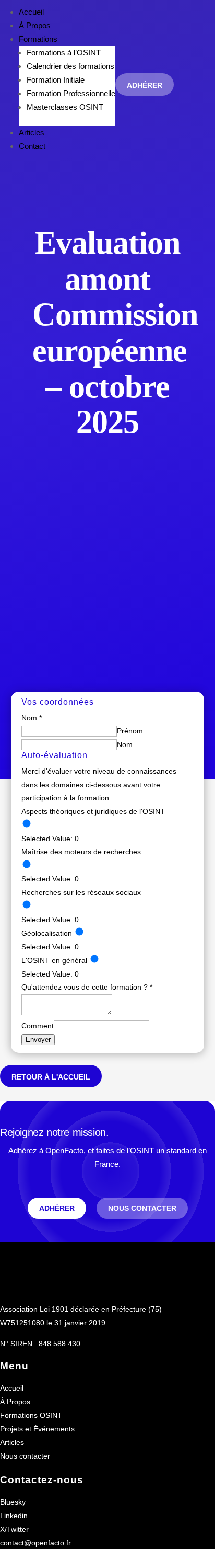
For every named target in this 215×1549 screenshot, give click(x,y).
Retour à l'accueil (50, 1077)
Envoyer (38, 1039)
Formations (38, 39)
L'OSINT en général (54, 960)
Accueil (31, 11)
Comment (37, 1026)
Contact (32, 146)
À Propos (35, 25)
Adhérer (144, 85)
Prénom (130, 731)
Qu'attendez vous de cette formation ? (86, 987)
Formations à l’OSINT (64, 52)
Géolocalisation (46, 933)
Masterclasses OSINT (65, 106)
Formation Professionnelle (71, 93)
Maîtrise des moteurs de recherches (81, 851)
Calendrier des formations (70, 66)
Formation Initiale (56, 79)
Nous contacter (142, 1208)
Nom (125, 744)
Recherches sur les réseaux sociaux (81, 892)
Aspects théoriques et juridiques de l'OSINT (93, 811)
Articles (31, 132)
